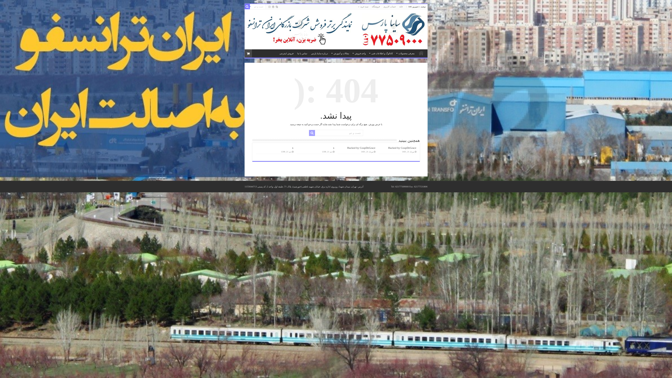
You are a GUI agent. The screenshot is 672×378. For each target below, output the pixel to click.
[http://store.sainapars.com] (299, 29)
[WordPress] (273, 7)
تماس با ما (302, 53)
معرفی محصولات (406, 53)
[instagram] (269, 7)
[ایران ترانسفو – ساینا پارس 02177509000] (393, 28)
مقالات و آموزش (341, 53)
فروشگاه (376, 6)
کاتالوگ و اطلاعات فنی (382, 53)
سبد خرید (364, 6)
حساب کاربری (389, 6)
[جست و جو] (247, 6)
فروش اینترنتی (286, 53)
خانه (401, 6)
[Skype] (276, 7)
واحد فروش (360, 53)
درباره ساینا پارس (319, 53)
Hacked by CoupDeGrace (402, 147)
